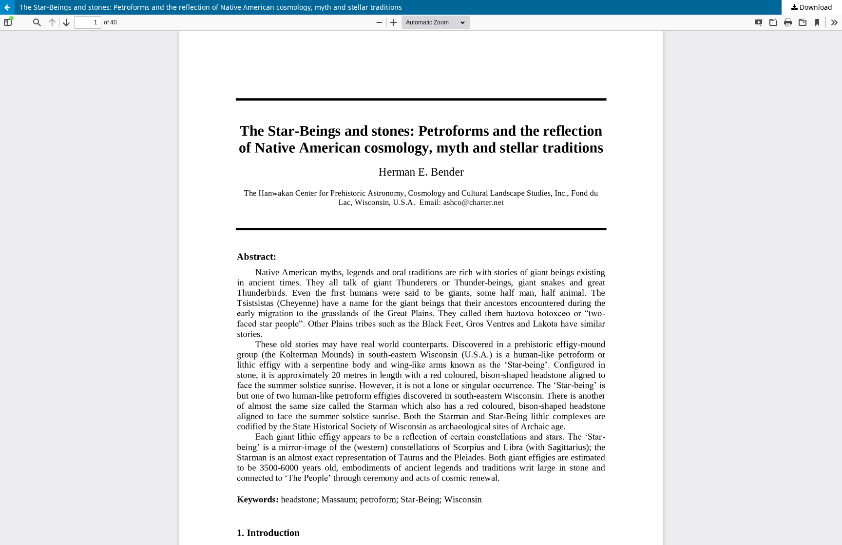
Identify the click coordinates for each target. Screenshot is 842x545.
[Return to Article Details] (7, 7)
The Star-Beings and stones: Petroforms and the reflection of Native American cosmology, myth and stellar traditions (210, 7)
